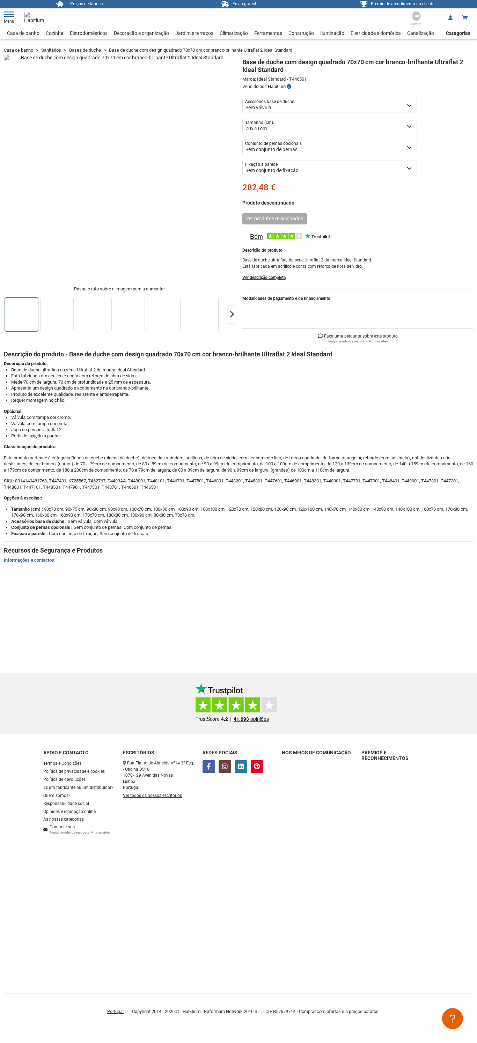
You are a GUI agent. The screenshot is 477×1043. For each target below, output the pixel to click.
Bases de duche (85, 50)
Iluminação (332, 33)
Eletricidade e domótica (376, 33)
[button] (231, 314)
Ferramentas (268, 33)
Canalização (420, 33)
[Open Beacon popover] (452, 1018)
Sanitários (51, 50)
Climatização (234, 33)
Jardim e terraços (194, 33)
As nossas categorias (63, 819)
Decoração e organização (141, 33)
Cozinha (55, 33)
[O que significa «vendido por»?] (289, 86)
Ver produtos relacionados (274, 218)
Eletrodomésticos (89, 33)
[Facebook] (209, 766)
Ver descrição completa (264, 277)
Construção (301, 33)
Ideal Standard (271, 79)
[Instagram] (225, 766)
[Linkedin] (241, 766)
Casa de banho (23, 33)
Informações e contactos (29, 560)
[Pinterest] (257, 766)
